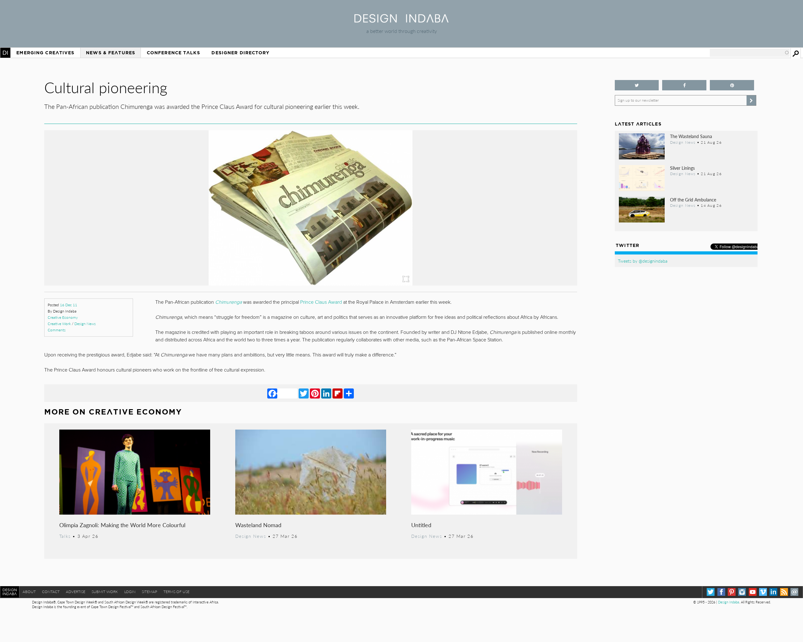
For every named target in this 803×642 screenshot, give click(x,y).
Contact (51, 591)
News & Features (110, 52)
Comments (57, 330)
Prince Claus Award (321, 302)
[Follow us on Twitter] (637, 85)
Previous (124, 236)
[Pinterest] (315, 393)
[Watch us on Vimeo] (763, 592)
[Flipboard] (337, 393)
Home (5, 53)
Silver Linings (682, 168)
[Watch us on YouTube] (753, 592)
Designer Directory (240, 52)
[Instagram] (742, 592)
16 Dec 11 (68, 305)
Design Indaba (728, 602)
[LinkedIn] (326, 393)
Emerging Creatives (45, 52)
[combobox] (750, 53)
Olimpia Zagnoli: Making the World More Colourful (122, 525)
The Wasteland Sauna (691, 136)
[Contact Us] (794, 592)
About (29, 591)
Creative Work (59, 323)
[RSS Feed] (784, 592)
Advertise (75, 591)
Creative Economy (63, 317)
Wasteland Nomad (258, 525)
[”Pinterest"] (732, 85)
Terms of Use (176, 591)
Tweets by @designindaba (642, 261)
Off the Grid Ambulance (693, 199)
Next (497, 236)
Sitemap (149, 591)
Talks (65, 536)
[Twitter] (304, 393)
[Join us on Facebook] (684, 85)
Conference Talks (173, 52)
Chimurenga (228, 302)
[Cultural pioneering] (310, 283)
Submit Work (105, 591)
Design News (85, 323)
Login (130, 591)
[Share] (349, 393)
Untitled (421, 525)
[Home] (401, 20)
